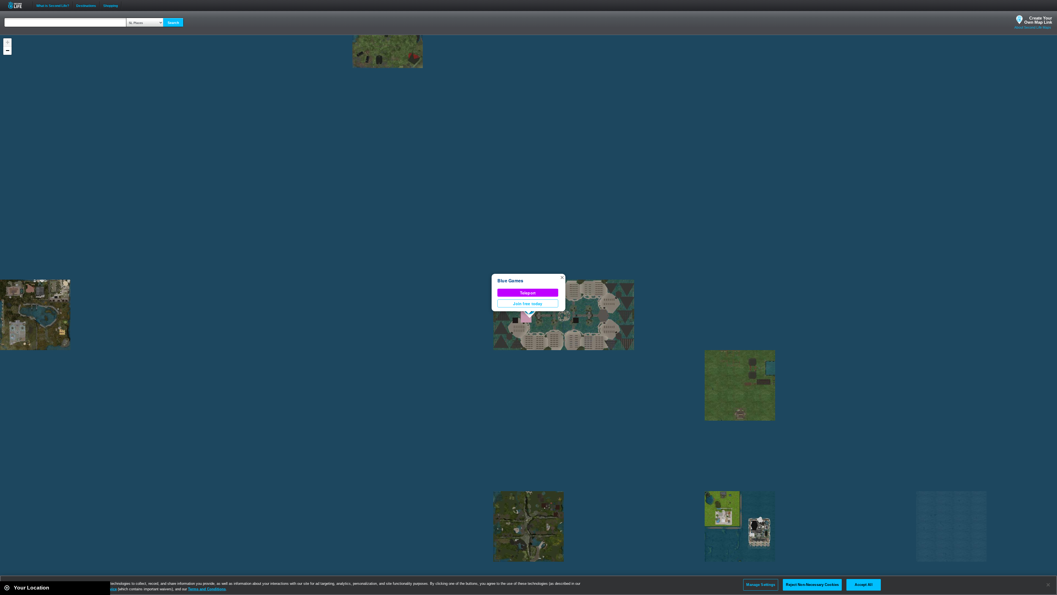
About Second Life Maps (1032, 27)
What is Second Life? (52, 5)
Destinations (86, 5)
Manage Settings (760, 585)
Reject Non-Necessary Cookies (812, 585)
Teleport (528, 293)
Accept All (863, 585)
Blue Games (510, 280)
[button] (562, 277)
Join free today (527, 303)
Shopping (110, 5)
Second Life (18, 5)
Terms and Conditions (207, 589)
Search (173, 23)
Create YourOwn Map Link (1038, 20)
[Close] (1048, 585)
